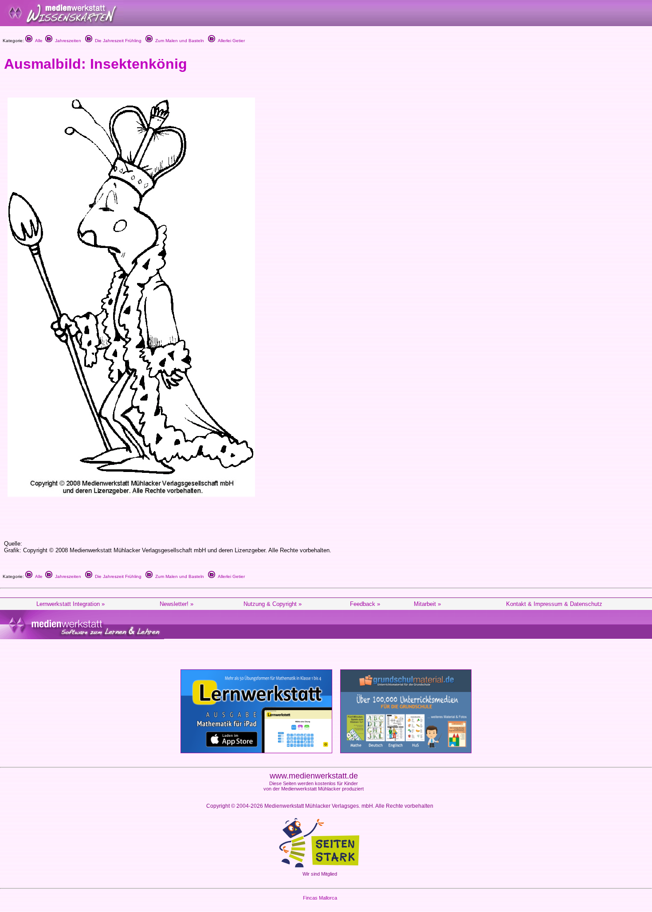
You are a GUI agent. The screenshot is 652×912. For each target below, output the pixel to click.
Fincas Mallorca (320, 897)
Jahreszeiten (66, 40)
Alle (37, 40)
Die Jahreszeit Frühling (116, 40)
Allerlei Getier (230, 40)
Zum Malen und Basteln (178, 40)
